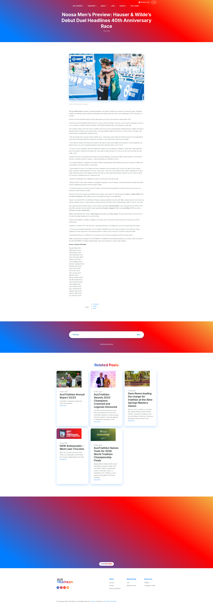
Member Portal (131, 585)
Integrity (146, 582)
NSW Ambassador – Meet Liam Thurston (72, 447)
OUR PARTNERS (106, 564)
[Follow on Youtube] (68, 587)
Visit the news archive (106, 344)
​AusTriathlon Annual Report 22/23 (72, 396)
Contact (111, 582)
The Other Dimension (110, 601)
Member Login (145, 2)
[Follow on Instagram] (61, 587)
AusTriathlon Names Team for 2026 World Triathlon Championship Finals (106, 454)
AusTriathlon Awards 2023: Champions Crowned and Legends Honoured (105, 400)
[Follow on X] (64, 587)
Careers (111, 585)
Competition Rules (149, 585)
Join (154, 2)
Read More (63, 405)
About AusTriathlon (115, 588)
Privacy (93, 601)
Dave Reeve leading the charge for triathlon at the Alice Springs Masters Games (140, 399)
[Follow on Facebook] (58, 587)
